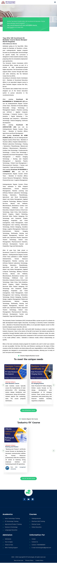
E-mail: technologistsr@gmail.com (41, 547)
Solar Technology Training (12, 518)
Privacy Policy (29, 560)
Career (34, 539)
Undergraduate (36, 518)
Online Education (36, 527)
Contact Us (35, 542)
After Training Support (11, 547)
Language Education (11, 530)
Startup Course (36, 524)
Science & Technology (11, 527)
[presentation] (3, 385)
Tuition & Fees (9, 544)
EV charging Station (11, 383)
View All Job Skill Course (28, 478)
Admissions (8, 539)
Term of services (18, 560)
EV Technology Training (11, 521)
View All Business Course (28, 410)
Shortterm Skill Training (38, 521)
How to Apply (9, 542)
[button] (55, 2)
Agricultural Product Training (13, 524)
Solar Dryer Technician (38, 383)
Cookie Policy (39, 560)
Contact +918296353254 (38, 544)
